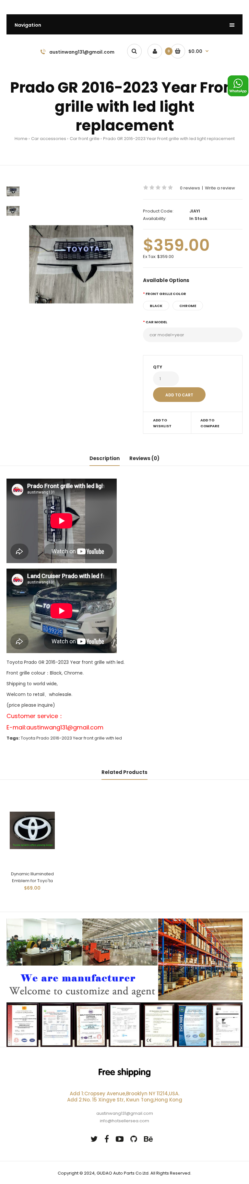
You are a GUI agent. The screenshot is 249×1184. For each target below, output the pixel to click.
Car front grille (85, 138)
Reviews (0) (144, 458)
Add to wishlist (162, 423)
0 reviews (190, 188)
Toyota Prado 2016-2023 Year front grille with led (71, 738)
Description (104, 458)
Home (21, 138)
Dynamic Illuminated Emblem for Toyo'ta (32, 877)
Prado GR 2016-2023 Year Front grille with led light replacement (169, 138)
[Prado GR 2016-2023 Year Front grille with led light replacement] (81, 264)
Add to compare (209, 423)
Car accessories (48, 138)
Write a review (220, 188)
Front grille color (166, 293)
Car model (156, 322)
